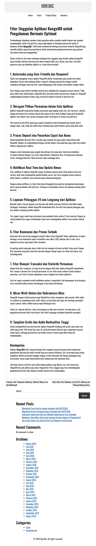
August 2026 (31, 443)
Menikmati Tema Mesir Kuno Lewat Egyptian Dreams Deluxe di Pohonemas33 (51, 417)
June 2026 (30, 449)
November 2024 (32, 507)
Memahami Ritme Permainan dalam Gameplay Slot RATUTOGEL (46, 411)
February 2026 (31, 461)
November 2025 (32, 470)
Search (18, 390)
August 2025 (31, 479)
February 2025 (31, 497)
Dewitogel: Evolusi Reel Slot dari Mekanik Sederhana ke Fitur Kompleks (49, 414)
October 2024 (31, 510)
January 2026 (31, 464)
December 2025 (32, 467)
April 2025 (30, 491)
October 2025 (31, 473)
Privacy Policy (51, 15)
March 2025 (31, 494)
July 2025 (30, 482)
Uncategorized (31, 530)
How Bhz (47, 5)
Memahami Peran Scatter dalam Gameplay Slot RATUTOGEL (45, 408)
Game (39, 15)
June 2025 (30, 485)
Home (30, 15)
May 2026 (30, 452)
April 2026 (30, 455)
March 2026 (31, 458)
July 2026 (30, 446)
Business (64, 15)
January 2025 (31, 500)
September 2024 (32, 513)
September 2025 (32, 476)
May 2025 (30, 488)
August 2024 (31, 516)
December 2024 (32, 504)
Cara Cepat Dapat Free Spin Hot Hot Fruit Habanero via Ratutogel (47, 420)
